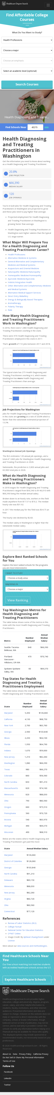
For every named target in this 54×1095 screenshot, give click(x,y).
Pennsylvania (10, 813)
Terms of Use (9, 1061)
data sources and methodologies (32, 945)
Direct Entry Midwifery (18, 296)
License (11, 940)
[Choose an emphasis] (27, 60)
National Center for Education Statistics (25, 930)
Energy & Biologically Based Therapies (25, 299)
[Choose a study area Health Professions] (27, 40)
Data (15, 1054)
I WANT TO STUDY (14, 573)
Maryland (8, 713)
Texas (7, 769)
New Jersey (9, 756)
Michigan (8, 825)
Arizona (7, 819)
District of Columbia (13, 861)
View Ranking (17, 600)
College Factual (14, 926)
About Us (7, 1054)
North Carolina (10, 782)
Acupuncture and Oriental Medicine (23, 268)
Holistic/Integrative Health (20, 282)
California (8, 719)
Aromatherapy (14, 303)
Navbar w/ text (15, 5)
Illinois (7, 738)
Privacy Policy (25, 1054)
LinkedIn (7, 1078)
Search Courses (27, 84)
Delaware (8, 880)
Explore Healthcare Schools (25, 979)
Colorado (8, 775)
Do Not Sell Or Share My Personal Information (23, 1057)
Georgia (7, 731)
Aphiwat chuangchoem (33, 937)
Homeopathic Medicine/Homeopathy (24, 275)
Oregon (7, 807)
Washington (9, 763)
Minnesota (9, 794)
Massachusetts (11, 788)
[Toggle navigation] (48, 5)
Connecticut (9, 911)
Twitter (7, 1084)
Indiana (7, 750)
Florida (7, 744)
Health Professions (16, 254)
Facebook (8, 1071)
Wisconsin (8, 832)
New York (8, 725)
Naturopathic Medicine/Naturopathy (24, 271)
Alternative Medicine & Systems (22, 258)
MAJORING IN (11, 584)
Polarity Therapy (15, 306)
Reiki (10, 310)
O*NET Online (14, 933)
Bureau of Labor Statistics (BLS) (22, 923)
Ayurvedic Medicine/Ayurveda (21, 278)
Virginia (7, 898)
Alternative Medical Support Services (24, 292)
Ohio (6, 800)
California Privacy (40, 1054)
